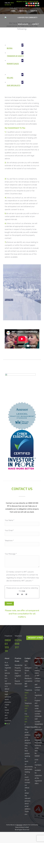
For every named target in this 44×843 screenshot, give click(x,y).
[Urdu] (36, 5)
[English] (31, 3)
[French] (33, 3)
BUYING (9, 48)
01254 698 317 (18, 644)
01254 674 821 (27, 719)
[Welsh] (38, 5)
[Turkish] (33, 5)
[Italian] (38, 3)
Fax (26, 714)
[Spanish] (31, 5)
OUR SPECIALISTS (13, 85)
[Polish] (26, 5)
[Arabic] (26, 3)
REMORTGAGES (13, 64)
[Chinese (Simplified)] (29, 3)
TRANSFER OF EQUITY (15, 56)
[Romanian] (29, 5)
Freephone (28, 690)
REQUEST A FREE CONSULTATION (27, 1)
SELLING (10, 78)
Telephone (28, 703)
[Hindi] (36, 3)
